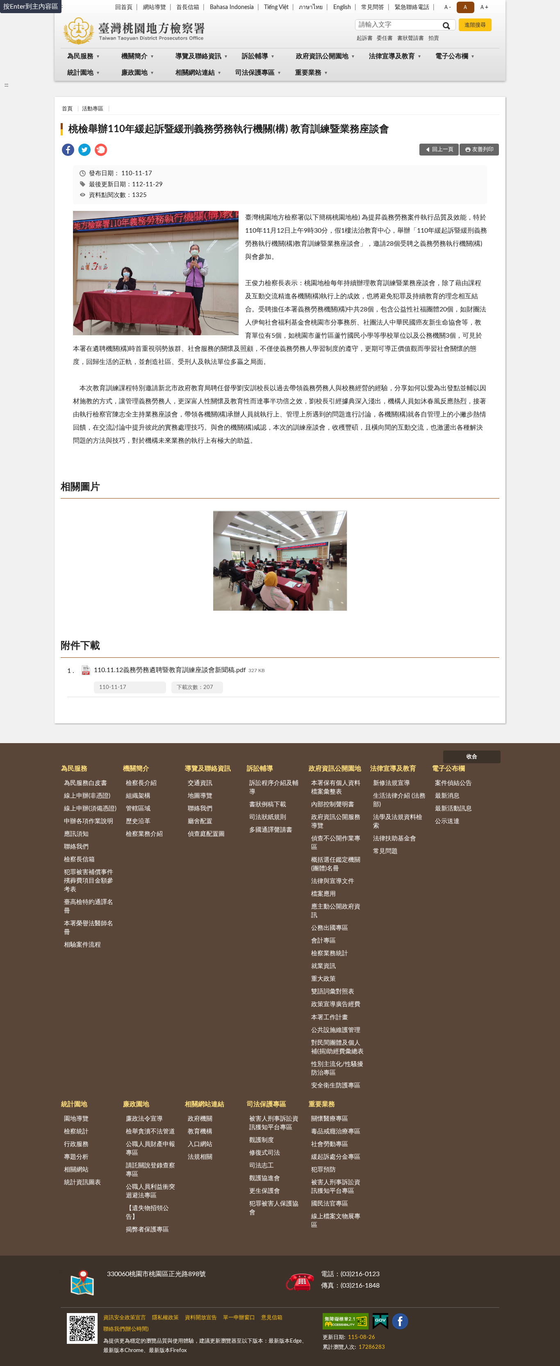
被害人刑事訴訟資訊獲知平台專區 (273, 1123)
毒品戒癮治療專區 (335, 1131)
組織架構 (138, 796)
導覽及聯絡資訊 (198, 56)
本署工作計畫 (329, 1017)
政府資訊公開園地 (322, 56)
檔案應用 (323, 894)
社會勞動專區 (329, 1144)
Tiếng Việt (276, 7)
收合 (472, 757)
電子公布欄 (451, 56)
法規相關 (200, 1157)
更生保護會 (264, 1191)
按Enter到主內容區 (30, 6)
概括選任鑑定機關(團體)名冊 (335, 864)
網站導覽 (154, 7)
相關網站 (76, 1170)
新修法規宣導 (391, 783)
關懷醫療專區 (329, 1119)
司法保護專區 (255, 72)
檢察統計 (76, 1131)
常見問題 (385, 851)
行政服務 (76, 1144)
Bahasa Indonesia (232, 7)
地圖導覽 (200, 796)
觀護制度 (261, 1140)
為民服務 (80, 56)
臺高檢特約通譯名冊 (88, 906)
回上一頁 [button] (442, 149)
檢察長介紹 (141, 783)
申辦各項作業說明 (88, 821)
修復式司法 (264, 1153)
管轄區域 (138, 808)
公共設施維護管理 (335, 1030)
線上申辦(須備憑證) (90, 808)
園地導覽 (76, 1119)
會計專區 (323, 941)
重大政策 (323, 979)
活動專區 (92, 109)
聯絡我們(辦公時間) (125, 1329)
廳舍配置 (200, 821)
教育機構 (200, 1131)
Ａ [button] (465, 7)
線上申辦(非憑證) (87, 796)
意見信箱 (271, 1317)
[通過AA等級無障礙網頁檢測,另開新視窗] (346, 1323)
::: (6, 84)
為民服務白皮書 (85, 783)
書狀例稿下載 (267, 804)
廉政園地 (134, 72)
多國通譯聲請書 (270, 830)
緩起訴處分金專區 (335, 1157)
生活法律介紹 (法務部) (399, 800)
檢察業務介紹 (144, 834)
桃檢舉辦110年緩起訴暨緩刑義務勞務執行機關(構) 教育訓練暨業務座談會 (228, 129)
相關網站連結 (195, 72)
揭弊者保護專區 (147, 1229)
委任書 (385, 38)
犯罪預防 (323, 1170)
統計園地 (80, 72)
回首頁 (123, 7)
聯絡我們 (76, 847)
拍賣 (433, 38)
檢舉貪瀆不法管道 (150, 1131)
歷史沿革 (138, 821)
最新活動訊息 (453, 808)
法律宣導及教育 (392, 56)
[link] (68, 151)
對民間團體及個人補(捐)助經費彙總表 (337, 1047)
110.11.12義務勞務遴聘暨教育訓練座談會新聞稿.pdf (179, 670)
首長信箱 (187, 7)
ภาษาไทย (311, 7)
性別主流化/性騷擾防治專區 (337, 1068)
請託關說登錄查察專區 (150, 1169)
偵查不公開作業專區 (335, 842)
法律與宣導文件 (332, 881)
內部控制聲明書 (332, 804)
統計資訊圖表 (82, 1182)
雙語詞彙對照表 (332, 991)
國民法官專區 (329, 1204)
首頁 (67, 109)
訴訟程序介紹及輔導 (273, 787)
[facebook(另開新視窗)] (400, 1323)
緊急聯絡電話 (412, 7)
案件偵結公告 (453, 783)
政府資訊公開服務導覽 (335, 821)
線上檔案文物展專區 (335, 1220)
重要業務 (308, 72)
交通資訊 (200, 783)
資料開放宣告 (201, 1317)
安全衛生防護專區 (335, 1085)
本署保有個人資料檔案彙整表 (335, 787)
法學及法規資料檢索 (397, 821)
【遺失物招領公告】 (147, 1212)
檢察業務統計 (329, 953)
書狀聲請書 (410, 38)
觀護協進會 (264, 1178)
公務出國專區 (329, 928)
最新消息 (447, 796)
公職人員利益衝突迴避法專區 (150, 1191)
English (342, 7)
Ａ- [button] (447, 7)
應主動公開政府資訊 (335, 911)
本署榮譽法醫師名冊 (88, 927)
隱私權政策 (165, 1317)
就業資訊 (323, 966)
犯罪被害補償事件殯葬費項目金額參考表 (88, 880)
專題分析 (76, 1157)
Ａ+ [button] (483, 7)
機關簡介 (134, 56)
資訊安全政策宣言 (124, 1317)
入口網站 (200, 1144)
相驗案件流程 (82, 945)
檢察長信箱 (79, 859)
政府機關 (200, 1119)
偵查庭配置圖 (206, 834)
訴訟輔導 (255, 56)
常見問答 (372, 7)
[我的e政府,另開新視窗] (380, 1323)
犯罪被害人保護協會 (273, 1208)
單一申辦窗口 (239, 1317)
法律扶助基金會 (394, 838)
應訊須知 (76, 834)
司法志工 (261, 1165)
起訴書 (365, 38)
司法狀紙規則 (267, 817)
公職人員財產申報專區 (150, 1148)
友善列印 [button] (483, 149)
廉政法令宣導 (144, 1119)
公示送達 (447, 821)
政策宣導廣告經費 (335, 1004)
